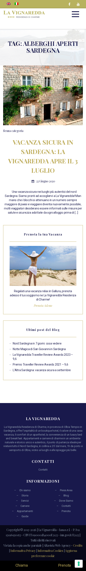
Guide (25, 516)
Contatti (42, 469)
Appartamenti (25, 511)
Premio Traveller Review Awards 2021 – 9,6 (40, 364)
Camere (24, 505)
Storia (25, 495)
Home (23, 55)
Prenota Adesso (43, 306)
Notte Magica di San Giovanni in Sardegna (39, 349)
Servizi (25, 500)
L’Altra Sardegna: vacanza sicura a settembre (42, 370)
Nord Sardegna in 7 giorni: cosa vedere (37, 343)
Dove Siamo (66, 500)
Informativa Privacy (22, 551)
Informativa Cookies (50, 551)
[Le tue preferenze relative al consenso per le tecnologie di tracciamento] (79, 564)
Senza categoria (13, 131)
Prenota (66, 511)
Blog (66, 495)
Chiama (21, 565)
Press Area (66, 490)
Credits (77, 545)
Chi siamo (25, 490)
